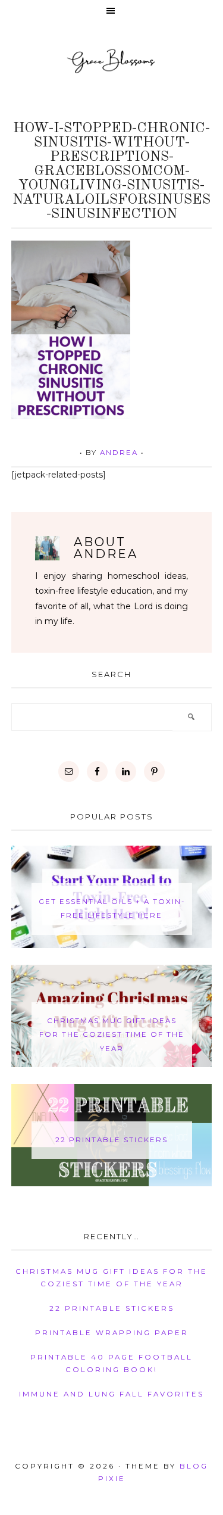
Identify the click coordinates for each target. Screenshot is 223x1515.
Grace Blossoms (111, 60)
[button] (111, 11)
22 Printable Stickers (111, 1140)
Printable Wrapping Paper (112, 1333)
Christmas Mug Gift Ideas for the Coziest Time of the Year (111, 1035)
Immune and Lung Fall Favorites (111, 1394)
